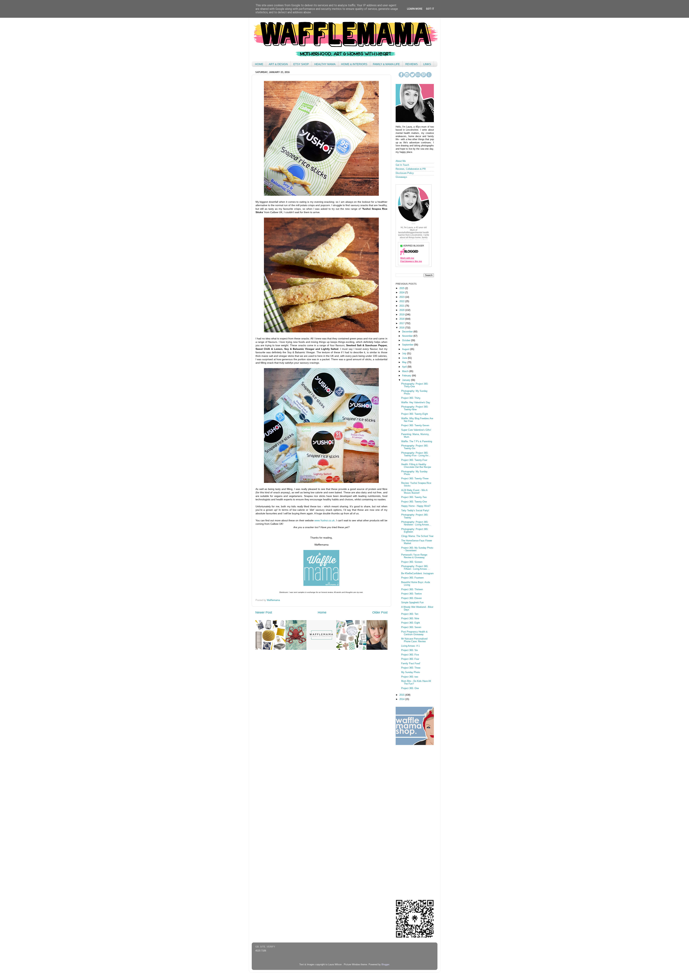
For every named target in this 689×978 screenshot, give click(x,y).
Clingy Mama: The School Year (417, 536)
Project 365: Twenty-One (414, 501)
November (407, 336)
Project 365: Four (410, 659)
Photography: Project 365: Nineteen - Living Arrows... (416, 523)
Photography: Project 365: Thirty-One (414, 385)
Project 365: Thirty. (411, 398)
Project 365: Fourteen (412, 578)
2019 (402, 314)
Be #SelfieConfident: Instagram (417, 573)
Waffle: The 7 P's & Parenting (416, 441)
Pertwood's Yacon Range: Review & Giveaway (414, 556)
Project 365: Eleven (411, 598)
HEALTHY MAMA (325, 64)
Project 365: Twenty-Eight (414, 414)
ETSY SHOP (301, 64)
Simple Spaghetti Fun (412, 602)
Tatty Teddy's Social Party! (415, 510)
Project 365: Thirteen (412, 589)
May (404, 362)
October (406, 340)
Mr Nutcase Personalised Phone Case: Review (414, 640)
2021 (402, 306)
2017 (402, 323)
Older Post (380, 612)
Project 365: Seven (411, 627)
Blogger (385, 964)
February (407, 375)
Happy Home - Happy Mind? (415, 506)
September (408, 345)
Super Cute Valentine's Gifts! (416, 430)
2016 (402, 327)
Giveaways (401, 177)
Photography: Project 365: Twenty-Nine (414, 408)
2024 (402, 292)
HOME (259, 64)
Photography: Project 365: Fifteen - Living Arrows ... (415, 567)
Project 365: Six (409, 650)
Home (322, 612)
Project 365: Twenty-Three (414, 478)
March (405, 371)
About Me (401, 161)
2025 (402, 288)
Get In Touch (402, 165)
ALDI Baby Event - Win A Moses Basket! (414, 491)
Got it (430, 8)
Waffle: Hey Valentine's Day (415, 402)
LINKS (427, 64)
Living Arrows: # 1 (410, 646)
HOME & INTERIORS (354, 64)
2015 (402, 695)
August (406, 349)
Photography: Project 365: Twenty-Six (414, 447)
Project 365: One (410, 688)
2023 (402, 297)
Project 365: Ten (409, 614)
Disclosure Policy (405, 173)
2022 (402, 301)
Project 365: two (409, 677)
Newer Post (263, 612)
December (407, 331)
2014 (402, 699)
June (405, 358)
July (404, 353)
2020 (402, 310)
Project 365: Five (410, 654)
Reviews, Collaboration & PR (411, 169)
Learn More (414, 8)
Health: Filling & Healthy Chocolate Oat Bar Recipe (416, 465)
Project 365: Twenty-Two (414, 497)
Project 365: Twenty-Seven (415, 425)
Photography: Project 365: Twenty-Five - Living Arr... (415, 454)
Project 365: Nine (410, 618)
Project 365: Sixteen (411, 562)
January (406, 380)
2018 (402, 319)
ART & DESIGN (278, 64)
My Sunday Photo (410, 672)
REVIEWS (411, 64)
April (404, 367)
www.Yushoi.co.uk (324, 520)
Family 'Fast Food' (410, 663)
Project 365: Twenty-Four (414, 460)
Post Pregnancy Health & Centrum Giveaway (414, 633)
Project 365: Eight (410, 623)
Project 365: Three (410, 668)
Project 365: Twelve (411, 594)
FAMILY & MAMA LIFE (386, 64)
